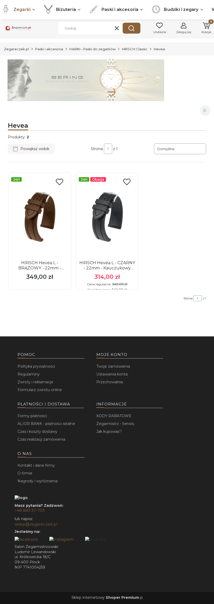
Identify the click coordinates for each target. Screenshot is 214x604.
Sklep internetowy (105, 597)
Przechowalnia (109, 382)
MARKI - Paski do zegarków (92, 49)
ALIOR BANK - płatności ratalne (46, 423)
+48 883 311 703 (30, 510)
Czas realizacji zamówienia (41, 439)
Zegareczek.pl (16, 49)
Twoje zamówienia (113, 366)
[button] (131, 28)
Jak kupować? (109, 431)
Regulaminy (28, 374)
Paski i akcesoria (49, 49)
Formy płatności (32, 416)
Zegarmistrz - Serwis (115, 423)
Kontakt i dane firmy (36, 465)
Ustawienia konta (112, 374)
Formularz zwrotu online (39, 389)
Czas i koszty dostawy (37, 431)
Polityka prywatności (36, 366)
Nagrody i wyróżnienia (37, 481)
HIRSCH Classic (134, 49)
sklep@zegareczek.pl (36, 524)
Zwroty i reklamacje (35, 382)
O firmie (24, 473)
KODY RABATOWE (114, 416)
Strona (97, 148)
